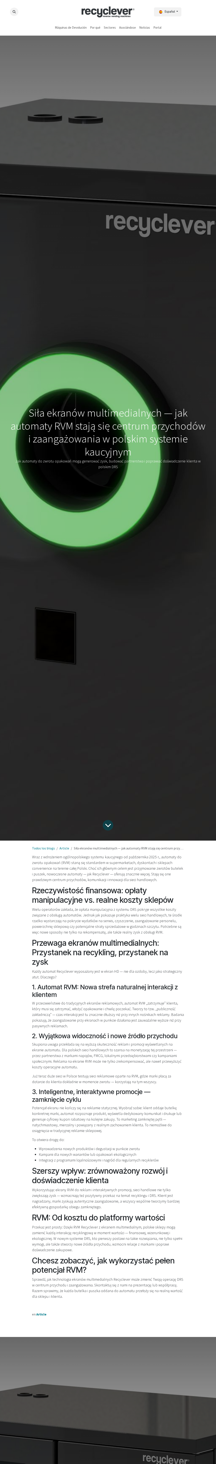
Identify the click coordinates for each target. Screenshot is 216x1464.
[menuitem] (70, 28)
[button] (14, 12)
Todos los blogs (43, 848)
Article (64, 848)
